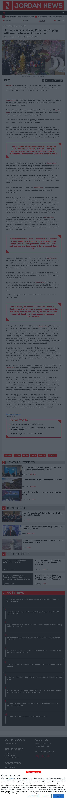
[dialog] (33, 784)
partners (10, 778)
